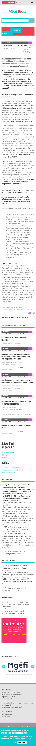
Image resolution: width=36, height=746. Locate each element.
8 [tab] (25, 672)
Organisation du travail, (11, 468)
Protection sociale (7, 307)
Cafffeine (27, 727)
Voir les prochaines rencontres (15, 588)
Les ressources (6, 719)
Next (32, 667)
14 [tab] (13, 674)
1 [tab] (4, 672)
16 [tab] (19, 674)
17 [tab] (22, 674)
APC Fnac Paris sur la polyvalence (14, 527)
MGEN (12, 48)
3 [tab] (10, 672)
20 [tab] (31, 674)
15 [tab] (16, 674)
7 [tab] (22, 672)
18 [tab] (25, 674)
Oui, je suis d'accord (9, 743)
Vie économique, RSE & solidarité (23, 309)
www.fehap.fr (6, 301)
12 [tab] (7, 674)
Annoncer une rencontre (13, 590)
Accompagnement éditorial (14, 611)
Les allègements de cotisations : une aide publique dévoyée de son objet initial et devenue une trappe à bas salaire (18, 491)
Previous (4, 667)
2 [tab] (7, 672)
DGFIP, (4, 455)
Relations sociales (7, 309)
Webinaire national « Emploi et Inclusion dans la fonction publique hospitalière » (15, 568)
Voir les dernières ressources (15, 552)
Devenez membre (12, 32)
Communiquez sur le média (14, 613)
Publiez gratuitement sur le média (16, 602)
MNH (21, 307)
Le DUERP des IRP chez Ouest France (17, 496)
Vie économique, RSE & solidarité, (15, 470)
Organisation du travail (9, 364)
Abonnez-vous (8, 2)
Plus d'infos (30, 738)
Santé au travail (6, 414)
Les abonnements (7, 715)
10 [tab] (31, 672)
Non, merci (22, 743)
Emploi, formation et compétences (12, 362)
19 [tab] (28, 674)
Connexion (20, 2)
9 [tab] (28, 672)
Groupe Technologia (24, 414)
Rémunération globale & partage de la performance (17, 703)
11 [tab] (34, 672)
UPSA (4, 457)
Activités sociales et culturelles (11, 692)
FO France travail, (8, 452)
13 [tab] (10, 674)
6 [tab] (19, 672)
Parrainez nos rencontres (13, 609)
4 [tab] (13, 672)
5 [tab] (16, 672)
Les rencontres (6, 717)
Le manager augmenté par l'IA (18, 579)
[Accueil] (18, 12)
